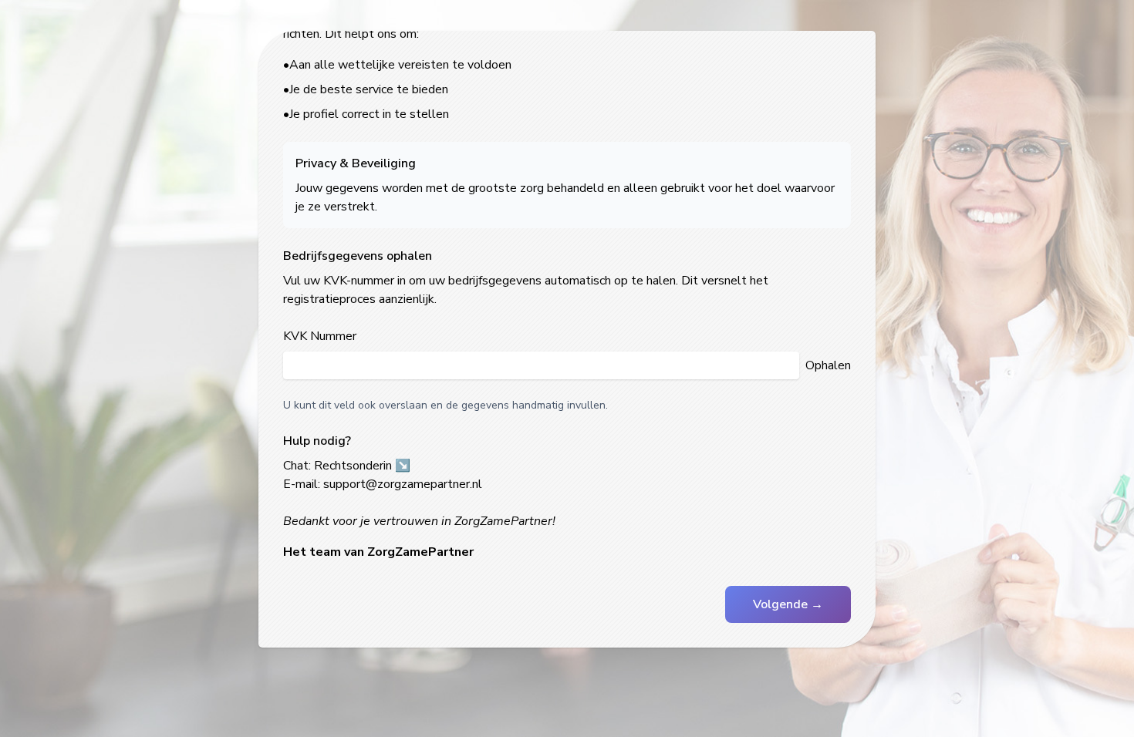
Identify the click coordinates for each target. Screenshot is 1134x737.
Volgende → (788, 604)
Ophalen (828, 365)
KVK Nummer (319, 336)
